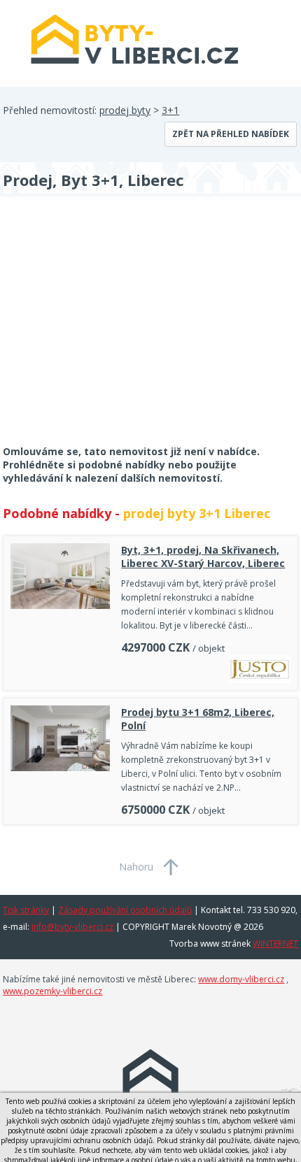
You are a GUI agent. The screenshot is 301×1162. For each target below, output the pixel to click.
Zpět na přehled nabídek (230, 134)
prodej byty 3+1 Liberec (196, 513)
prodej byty (124, 110)
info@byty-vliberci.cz (72, 927)
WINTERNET (275, 943)
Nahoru (136, 866)
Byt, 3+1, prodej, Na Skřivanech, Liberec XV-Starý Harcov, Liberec (203, 556)
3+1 (170, 110)
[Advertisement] (108, 330)
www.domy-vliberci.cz (241, 979)
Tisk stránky (26, 910)
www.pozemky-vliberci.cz (52, 991)
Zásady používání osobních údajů (125, 910)
